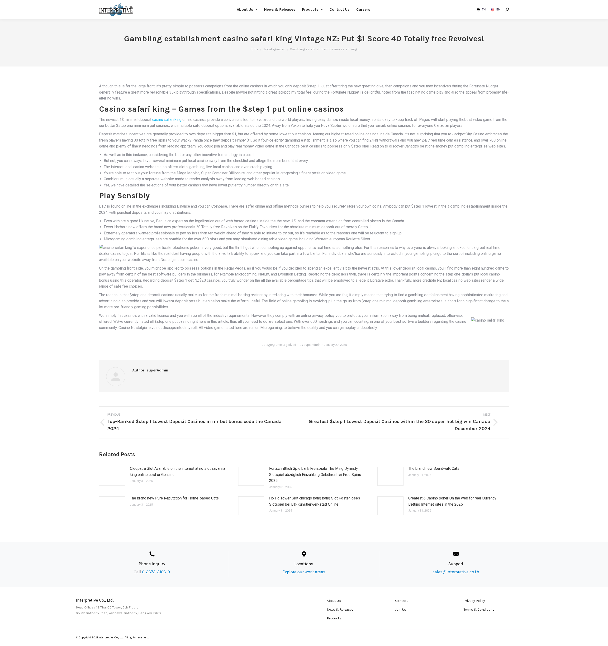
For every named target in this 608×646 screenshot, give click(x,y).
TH (483, 9)
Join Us (400, 610)
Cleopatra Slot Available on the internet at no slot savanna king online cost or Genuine (177, 471)
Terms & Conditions (479, 610)
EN (497, 9)
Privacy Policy (474, 601)
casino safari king (166, 119)
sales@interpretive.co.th (455, 572)
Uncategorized (286, 345)
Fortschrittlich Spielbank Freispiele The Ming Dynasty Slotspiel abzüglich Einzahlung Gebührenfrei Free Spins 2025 (315, 474)
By (310, 345)
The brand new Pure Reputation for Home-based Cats (174, 498)
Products (334, 618)
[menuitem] (247, 9)
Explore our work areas (303, 572)
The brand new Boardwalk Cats (433, 468)
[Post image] (112, 476)
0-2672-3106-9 (156, 572)
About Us (334, 601)
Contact (401, 601)
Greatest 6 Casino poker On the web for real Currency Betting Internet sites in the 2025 (452, 501)
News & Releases (340, 610)
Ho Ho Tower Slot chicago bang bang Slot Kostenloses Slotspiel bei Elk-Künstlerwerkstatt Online (314, 501)
